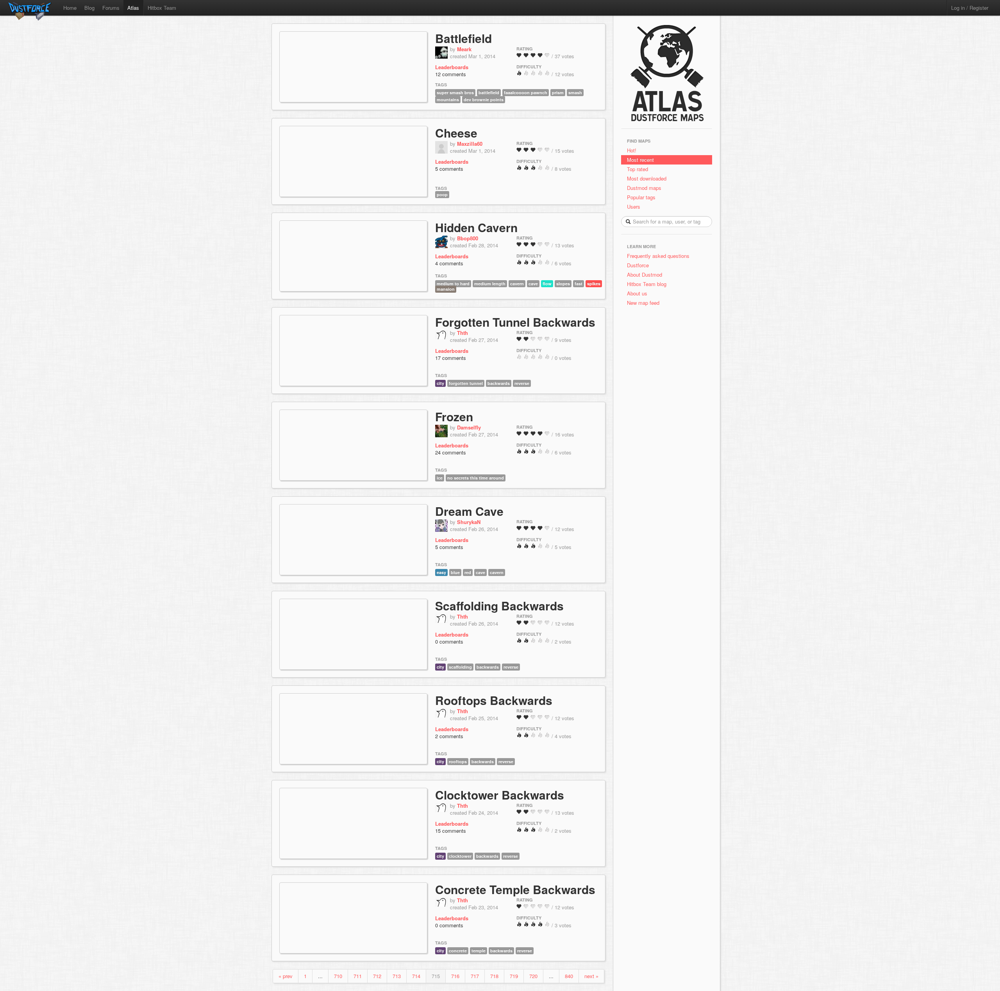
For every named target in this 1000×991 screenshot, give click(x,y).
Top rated (637, 169)
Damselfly (469, 427)
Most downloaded (646, 178)
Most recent (640, 159)
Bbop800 (467, 238)
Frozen (454, 416)
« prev (286, 976)
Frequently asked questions (658, 255)
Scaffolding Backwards (499, 605)
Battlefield (463, 38)
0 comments (449, 641)
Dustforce (638, 265)
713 (397, 976)
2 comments (449, 736)
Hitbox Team (162, 7)
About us (637, 293)
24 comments (450, 452)
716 (455, 976)
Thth (462, 332)
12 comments (450, 74)
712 (377, 976)
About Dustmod (644, 274)
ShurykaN (468, 522)
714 (416, 976)
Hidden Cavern (476, 227)
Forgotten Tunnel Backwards (515, 321)
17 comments (450, 357)
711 (358, 976)
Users (633, 206)
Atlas (133, 7)
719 (514, 976)
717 (475, 976)
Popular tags (641, 197)
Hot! (631, 150)
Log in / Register (969, 7)
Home (70, 7)
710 (338, 976)
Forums (111, 7)
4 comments (449, 263)
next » (591, 976)
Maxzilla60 (469, 143)
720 (533, 976)
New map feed (644, 302)
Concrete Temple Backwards (515, 889)
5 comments (449, 168)
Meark (464, 49)
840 (569, 976)
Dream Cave (469, 511)
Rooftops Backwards (493, 700)
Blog (89, 7)
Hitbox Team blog (646, 284)
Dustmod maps (644, 187)
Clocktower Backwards (499, 794)
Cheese (456, 132)
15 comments (450, 830)
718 (494, 976)
